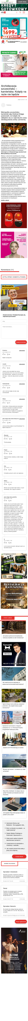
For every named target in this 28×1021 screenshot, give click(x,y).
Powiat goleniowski (10, 19)
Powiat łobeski (9, 17)
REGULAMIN (7, 29)
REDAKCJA (7, 27)
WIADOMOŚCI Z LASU (10, 20)
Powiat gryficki (9, 15)
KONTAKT (6, 25)
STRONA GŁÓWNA (9, 12)
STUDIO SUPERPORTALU (11, 22)
